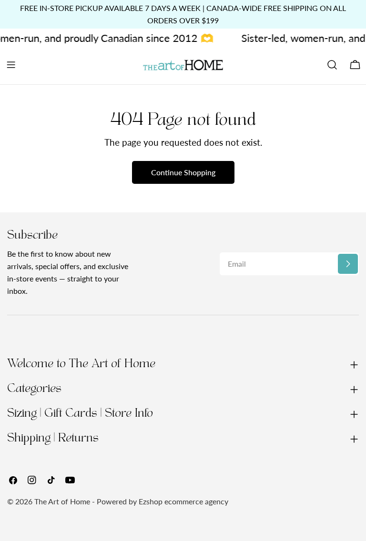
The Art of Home (62, 501)
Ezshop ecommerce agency (183, 501)
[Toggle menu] (10, 64)
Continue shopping (183, 172)
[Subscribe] (348, 264)
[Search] (332, 64)
